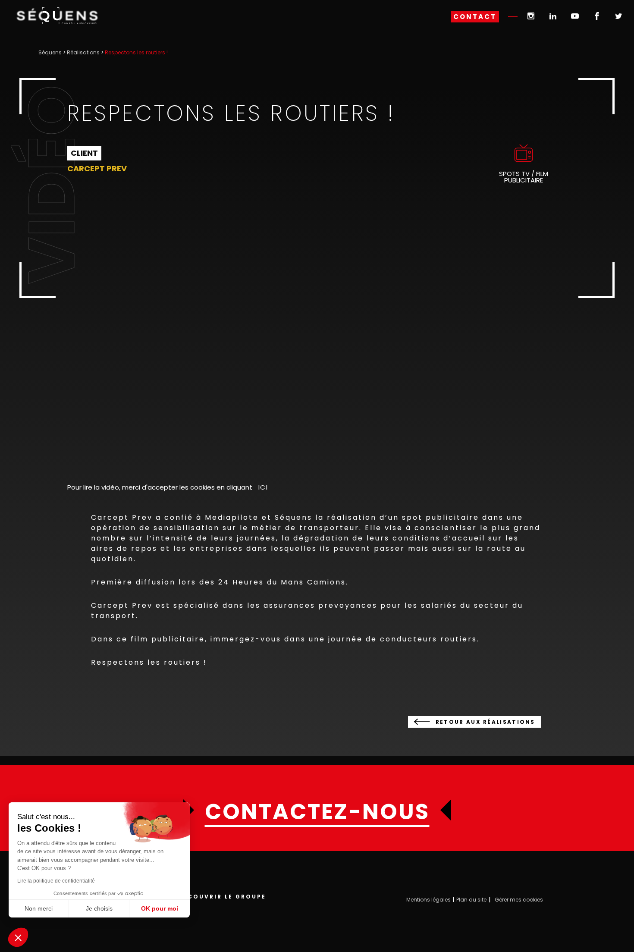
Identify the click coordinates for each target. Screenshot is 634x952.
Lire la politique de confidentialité (56, 881)
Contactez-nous (317, 812)
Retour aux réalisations (485, 722)
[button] (18, 937)
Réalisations (83, 52)
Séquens (50, 52)
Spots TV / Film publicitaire (523, 177)
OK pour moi (159, 908)
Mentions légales (428, 899)
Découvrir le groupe (222, 896)
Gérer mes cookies (519, 899)
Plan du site (471, 899)
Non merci (39, 908)
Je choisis (99, 908)
